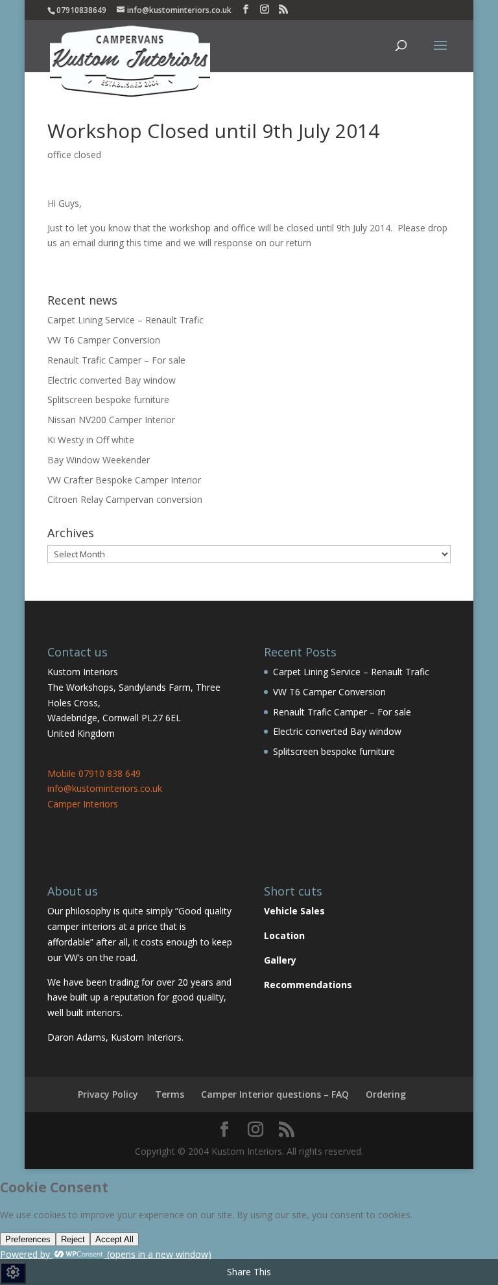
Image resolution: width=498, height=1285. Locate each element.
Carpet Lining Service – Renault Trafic (125, 320)
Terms (169, 1094)
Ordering (386, 1094)
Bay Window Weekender (98, 460)
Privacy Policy (108, 1094)
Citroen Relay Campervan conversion (124, 499)
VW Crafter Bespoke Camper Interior (124, 480)
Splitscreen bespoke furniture (108, 399)
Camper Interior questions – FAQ (275, 1094)
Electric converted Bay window (111, 380)
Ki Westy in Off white (90, 440)
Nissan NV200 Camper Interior (111, 419)
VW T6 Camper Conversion (103, 340)
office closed (74, 154)
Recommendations (308, 984)
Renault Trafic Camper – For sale (116, 360)
